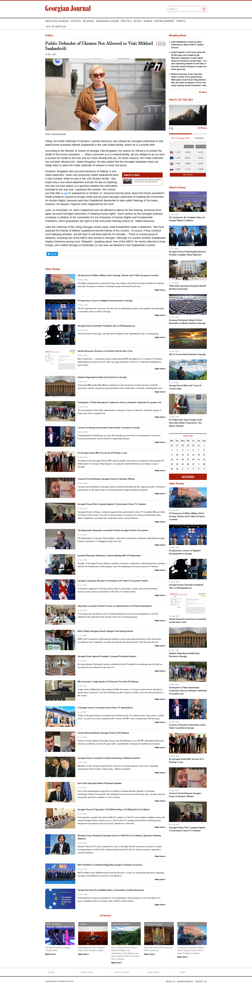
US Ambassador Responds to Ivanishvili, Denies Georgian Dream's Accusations (113, 530)
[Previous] (180, 436)
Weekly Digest (87, 972)
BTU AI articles (56, 26)
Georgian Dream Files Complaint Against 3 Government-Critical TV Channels (112, 504)
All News (203, 92)
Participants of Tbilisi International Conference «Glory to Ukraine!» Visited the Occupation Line (119, 403)
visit (65, 193)
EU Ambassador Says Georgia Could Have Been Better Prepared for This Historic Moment (185, 423)
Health (183, 972)
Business (88, 21)
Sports (181, 21)
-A (158, 43)
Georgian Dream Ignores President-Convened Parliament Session (107, 656)
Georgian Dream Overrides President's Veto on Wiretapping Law (106, 326)
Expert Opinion (153, 972)
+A (163, 43)
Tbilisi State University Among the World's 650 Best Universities (187, 287)
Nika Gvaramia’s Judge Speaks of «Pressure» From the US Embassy (108, 682)
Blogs (137, 21)
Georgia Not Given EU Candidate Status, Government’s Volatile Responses (111, 890)
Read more (159, 290)
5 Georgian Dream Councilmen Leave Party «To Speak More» (105, 708)
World (148, 21)
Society (76, 21)
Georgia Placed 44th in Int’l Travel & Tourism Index (185, 387)
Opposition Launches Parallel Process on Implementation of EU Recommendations (115, 606)
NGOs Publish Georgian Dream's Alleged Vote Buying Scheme (105, 631)
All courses (188, 175)
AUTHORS (188, 476)
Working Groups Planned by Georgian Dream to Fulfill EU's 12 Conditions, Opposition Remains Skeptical (119, 837)
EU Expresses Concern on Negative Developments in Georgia (105, 301)
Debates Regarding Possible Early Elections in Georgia (102, 377)
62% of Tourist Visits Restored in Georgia (187, 354)
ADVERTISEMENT (185, 981)
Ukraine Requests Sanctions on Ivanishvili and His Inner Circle (105, 351)
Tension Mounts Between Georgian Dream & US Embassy (103, 733)
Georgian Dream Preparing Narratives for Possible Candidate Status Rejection (187, 253)
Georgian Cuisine (107, 21)
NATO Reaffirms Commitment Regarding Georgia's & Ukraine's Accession (110, 865)
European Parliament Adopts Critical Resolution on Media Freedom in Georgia (187, 321)
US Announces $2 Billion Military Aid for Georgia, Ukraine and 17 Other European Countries (118, 276)
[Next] (195, 436)
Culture (83, 924)
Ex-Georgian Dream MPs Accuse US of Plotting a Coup (102, 453)
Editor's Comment (121, 972)
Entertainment (164, 21)
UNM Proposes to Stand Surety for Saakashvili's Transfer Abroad (147, 181)
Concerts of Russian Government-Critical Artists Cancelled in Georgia (109, 428)
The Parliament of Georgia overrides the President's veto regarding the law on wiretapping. (118, 334)
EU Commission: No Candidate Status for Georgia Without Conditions (187, 219)
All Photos (202, 128)
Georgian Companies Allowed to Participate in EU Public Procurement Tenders (113, 581)
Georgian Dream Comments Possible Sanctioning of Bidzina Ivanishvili (109, 758)
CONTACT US (201, 981)
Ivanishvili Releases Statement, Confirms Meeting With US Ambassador (109, 556)
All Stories (105, 915)
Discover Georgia (57, 21)
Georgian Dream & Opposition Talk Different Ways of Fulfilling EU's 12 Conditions (114, 810)
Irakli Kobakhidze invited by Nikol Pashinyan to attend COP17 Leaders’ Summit (187, 45)
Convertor (199, 138)
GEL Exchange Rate (180, 138)
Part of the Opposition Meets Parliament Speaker (100, 783)
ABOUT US (170, 981)
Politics (126, 21)
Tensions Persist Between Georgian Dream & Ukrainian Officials (106, 479)
